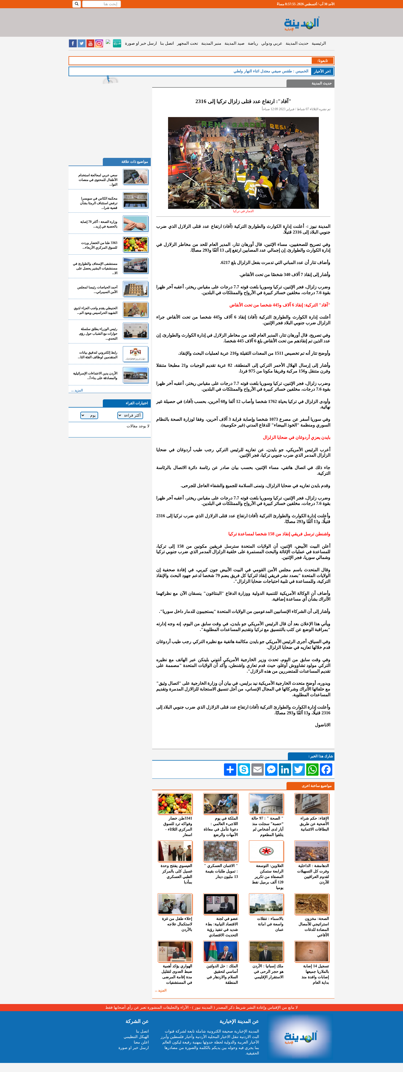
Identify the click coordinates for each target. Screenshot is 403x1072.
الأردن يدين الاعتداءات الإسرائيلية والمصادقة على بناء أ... (95, 375)
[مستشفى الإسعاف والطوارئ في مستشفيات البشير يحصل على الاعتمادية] (135, 265)
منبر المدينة (211, 43)
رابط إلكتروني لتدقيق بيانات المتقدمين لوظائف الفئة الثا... (97, 355)
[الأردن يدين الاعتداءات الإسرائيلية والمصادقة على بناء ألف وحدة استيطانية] (135, 375)
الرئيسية (319, 43)
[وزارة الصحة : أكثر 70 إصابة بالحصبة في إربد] (135, 223)
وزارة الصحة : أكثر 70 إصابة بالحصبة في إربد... (98, 224)
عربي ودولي (271, 43)
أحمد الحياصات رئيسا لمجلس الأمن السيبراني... (97, 289)
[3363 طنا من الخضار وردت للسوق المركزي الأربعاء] (135, 244)
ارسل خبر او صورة (141, 43)
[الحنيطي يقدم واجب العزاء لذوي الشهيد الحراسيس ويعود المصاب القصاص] (135, 309)
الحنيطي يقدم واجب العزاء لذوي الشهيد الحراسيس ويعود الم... (95, 310)
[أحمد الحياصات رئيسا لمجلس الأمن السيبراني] (135, 289)
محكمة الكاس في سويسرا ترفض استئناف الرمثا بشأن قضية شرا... (98, 203)
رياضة (253, 43)
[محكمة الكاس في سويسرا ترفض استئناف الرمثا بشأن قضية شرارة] (135, 200)
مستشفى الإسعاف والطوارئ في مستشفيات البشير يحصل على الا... (95, 268)
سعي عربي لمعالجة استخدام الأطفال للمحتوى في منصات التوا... (97, 179)
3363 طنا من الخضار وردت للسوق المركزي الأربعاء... (99, 245)
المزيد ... (160, 990)
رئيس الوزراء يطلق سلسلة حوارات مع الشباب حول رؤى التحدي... (98, 333)
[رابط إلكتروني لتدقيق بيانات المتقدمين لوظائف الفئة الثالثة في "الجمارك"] (135, 354)
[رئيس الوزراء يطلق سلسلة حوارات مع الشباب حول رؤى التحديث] (135, 330)
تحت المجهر (187, 43)
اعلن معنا (141, 1042)
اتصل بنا (167, 43)
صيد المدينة (235, 43)
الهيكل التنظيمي (136, 1037)
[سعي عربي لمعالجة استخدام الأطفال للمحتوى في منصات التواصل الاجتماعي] (135, 176)
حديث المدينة (297, 43)
